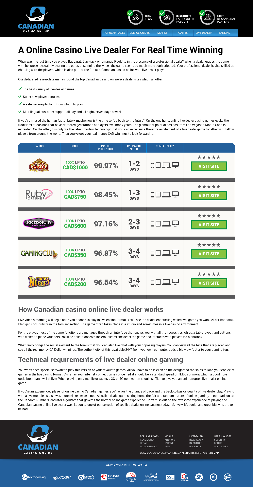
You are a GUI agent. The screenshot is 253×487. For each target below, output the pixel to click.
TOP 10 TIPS (221, 446)
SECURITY (220, 439)
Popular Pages (114, 32)
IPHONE (169, 443)
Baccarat (226, 320)
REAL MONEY (147, 439)
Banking (225, 32)
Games (183, 32)
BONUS (218, 443)
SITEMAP (214, 452)
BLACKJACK (196, 439)
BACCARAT (195, 443)
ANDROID (170, 439)
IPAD (167, 446)
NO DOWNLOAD (148, 446)
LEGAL (143, 443)
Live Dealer (204, 32)
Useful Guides (139, 32)
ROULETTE (195, 446)
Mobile (162, 32)
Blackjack (25, 324)
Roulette (42, 324)
